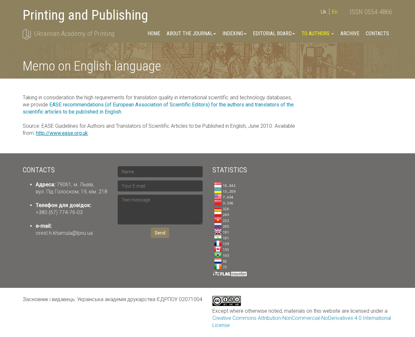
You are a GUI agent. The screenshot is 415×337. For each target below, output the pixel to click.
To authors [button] (316, 33)
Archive (349, 33)
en (335, 12)
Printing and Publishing (85, 15)
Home (154, 33)
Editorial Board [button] (272, 33)
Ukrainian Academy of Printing (74, 34)
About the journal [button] (190, 33)
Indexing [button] (232, 33)
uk (323, 12)
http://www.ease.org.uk (62, 133)
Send (160, 232)
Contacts (377, 33)
